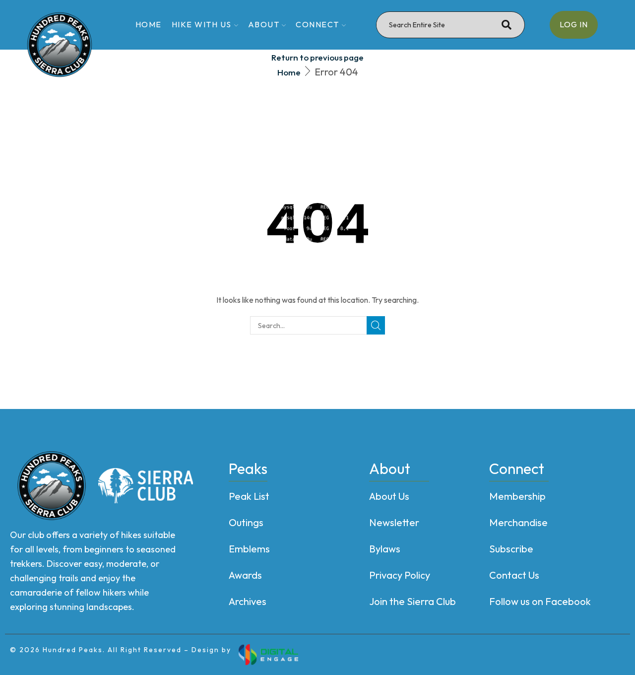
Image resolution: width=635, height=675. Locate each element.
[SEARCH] (376, 325)
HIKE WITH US (202, 24)
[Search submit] (506, 25)
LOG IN (574, 24)
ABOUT (264, 24)
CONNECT (317, 24)
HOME (148, 24)
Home (289, 72)
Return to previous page (317, 57)
